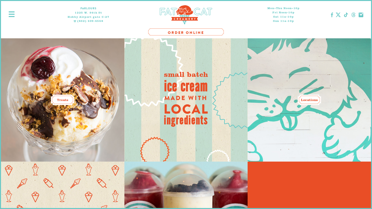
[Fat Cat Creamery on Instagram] (361, 15)
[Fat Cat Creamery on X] (338, 15)
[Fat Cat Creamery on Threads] (353, 15)
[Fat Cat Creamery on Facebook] (332, 15)
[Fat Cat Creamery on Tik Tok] (346, 15)
